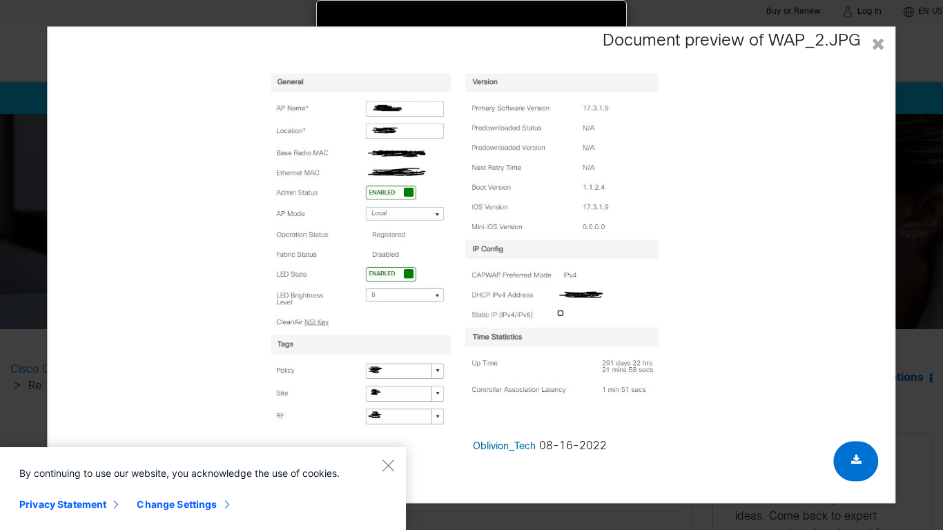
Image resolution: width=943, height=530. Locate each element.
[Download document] (856, 462)
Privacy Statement (62, 504)
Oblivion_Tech (504, 447)
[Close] (388, 465)
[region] (203, 488)
